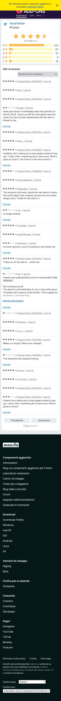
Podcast (8, 647)
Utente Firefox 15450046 (29, 313)
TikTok (7, 636)
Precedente (17, 420)
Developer (9, 611)
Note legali (46, 658)
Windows (8, 525)
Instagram (9, 626)
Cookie (33, 658)
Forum (6, 494)
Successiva (44, 420)
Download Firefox (13, 519)
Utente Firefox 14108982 (29, 355)
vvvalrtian (22, 225)
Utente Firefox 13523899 (29, 150)
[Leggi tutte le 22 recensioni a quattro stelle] (30, 49)
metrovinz (22, 243)
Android (7, 540)
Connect (8, 601)
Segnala (6, 126)
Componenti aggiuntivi (17, 457)
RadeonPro (22, 189)
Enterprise (9, 586)
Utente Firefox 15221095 (29, 397)
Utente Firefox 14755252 (29, 258)
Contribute (9, 606)
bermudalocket (24, 180)
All (4, 551)
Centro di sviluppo (13, 478)
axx (19, 274)
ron (19, 210)
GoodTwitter (17, 23)
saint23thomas (24, 234)
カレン (20, 331)
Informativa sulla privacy (14, 658)
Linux (6, 546)
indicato (33, 664)
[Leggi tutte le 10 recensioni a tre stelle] (30, 53)
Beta (5, 571)
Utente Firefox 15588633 (29, 171)
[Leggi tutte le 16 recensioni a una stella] (30, 61)
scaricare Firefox (35, 7)
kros (19, 90)
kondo (20, 108)
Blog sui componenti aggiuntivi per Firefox (27, 468)
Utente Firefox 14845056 (29, 81)
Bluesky (7, 642)
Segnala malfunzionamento (19, 499)
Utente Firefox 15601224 (29, 132)
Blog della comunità (14, 489)
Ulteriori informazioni (13, 301)
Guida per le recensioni (16, 504)
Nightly (7, 566)
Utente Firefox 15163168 (29, 339)
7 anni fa (47, 81)
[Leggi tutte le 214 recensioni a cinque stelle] (30, 45)
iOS (5, 535)
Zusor (16, 27)
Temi (31, 15)
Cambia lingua (9, 682)
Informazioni (10, 462)
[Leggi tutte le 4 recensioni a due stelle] (30, 57)
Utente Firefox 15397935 (29, 388)
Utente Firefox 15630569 (29, 99)
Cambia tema (9, 687)
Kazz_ (20, 141)
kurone (20, 370)
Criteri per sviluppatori (16, 483)
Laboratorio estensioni (16, 473)
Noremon (21, 322)
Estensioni (21, 15)
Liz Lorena (22, 379)
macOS (7, 530)
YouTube (8, 631)
